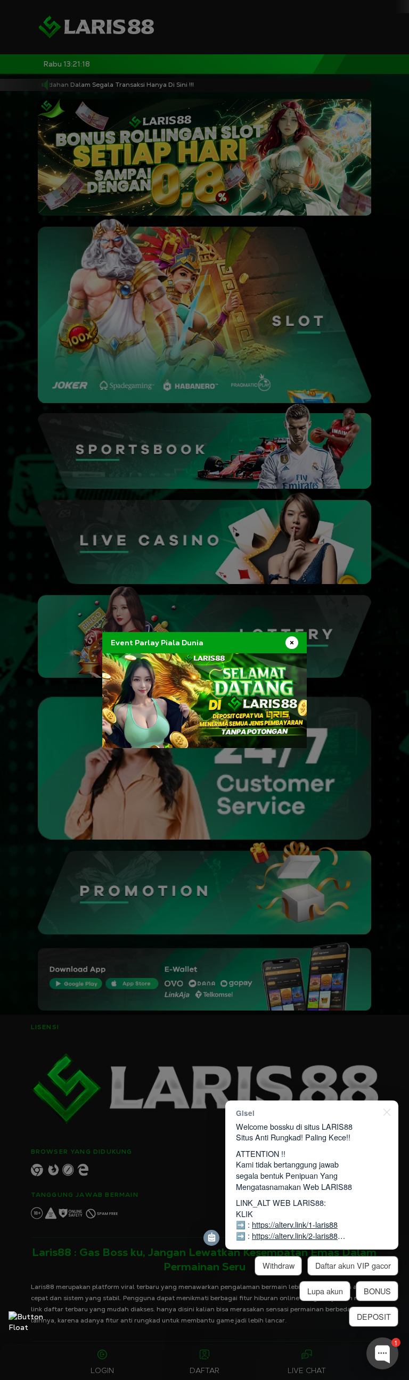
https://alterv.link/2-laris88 (295, 1235)
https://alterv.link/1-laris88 (295, 1224)
